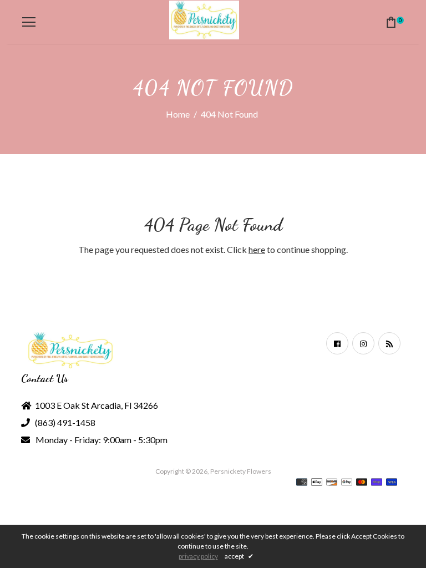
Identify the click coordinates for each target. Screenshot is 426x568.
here (256, 249)
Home (178, 114)
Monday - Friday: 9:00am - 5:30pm (102, 439)
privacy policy (198, 556)
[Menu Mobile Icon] (29, 22)
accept (239, 556)
